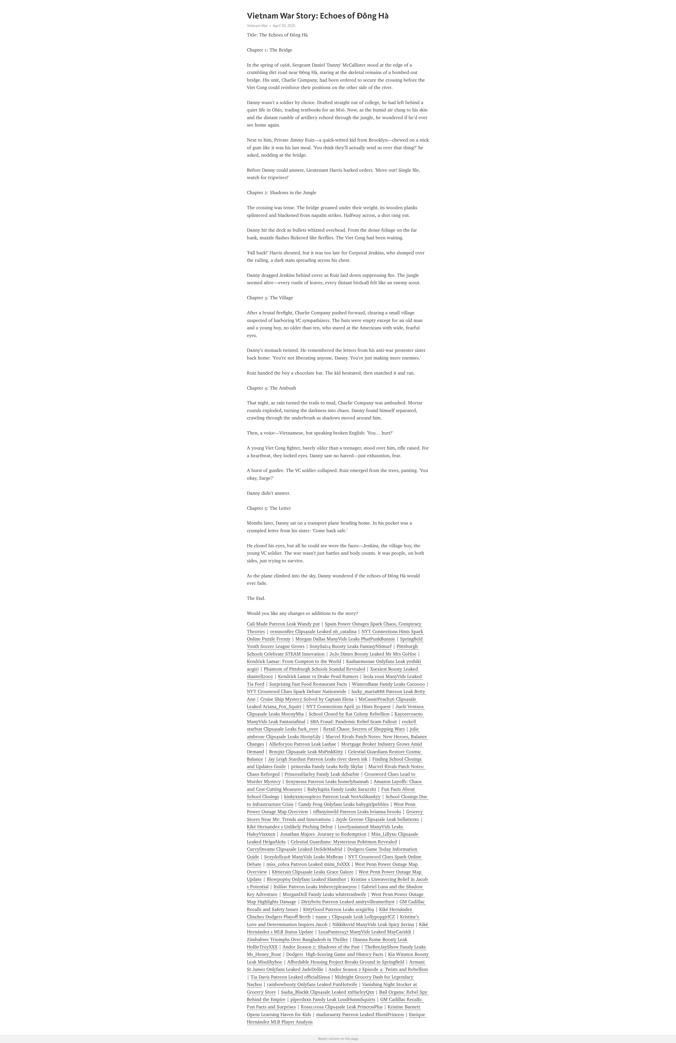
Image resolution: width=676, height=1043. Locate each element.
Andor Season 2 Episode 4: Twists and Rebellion (378, 969)
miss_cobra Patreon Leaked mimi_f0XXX (308, 864)
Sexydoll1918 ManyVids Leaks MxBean (303, 857)
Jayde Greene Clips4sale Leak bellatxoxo (377, 819)
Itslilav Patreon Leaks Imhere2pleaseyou (315, 887)
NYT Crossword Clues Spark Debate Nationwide (296, 691)
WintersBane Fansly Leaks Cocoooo (388, 684)
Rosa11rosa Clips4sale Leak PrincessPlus (342, 1007)
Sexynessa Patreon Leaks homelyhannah (327, 781)
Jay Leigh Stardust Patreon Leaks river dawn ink (317, 759)
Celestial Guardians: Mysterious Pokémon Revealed (344, 842)
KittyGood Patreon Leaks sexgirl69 (338, 909)
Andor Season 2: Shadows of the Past (321, 947)
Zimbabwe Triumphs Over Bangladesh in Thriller (297, 939)
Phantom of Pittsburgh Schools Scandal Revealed (314, 669)
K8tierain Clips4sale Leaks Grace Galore (313, 872)
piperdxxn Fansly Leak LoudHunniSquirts (332, 999)
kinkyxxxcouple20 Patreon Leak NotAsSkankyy (332, 796)
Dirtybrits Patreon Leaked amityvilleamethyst (348, 902)
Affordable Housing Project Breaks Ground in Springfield (345, 962)
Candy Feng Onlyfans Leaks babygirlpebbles (343, 804)
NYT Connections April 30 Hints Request (348, 706)
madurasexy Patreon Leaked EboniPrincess (360, 1014)
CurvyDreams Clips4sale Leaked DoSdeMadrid (294, 849)
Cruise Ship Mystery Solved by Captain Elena (307, 699)
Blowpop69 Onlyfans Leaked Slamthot (306, 879)
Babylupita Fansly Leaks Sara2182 (341, 789)
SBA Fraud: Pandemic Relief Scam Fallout (353, 721)
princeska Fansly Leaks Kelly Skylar (327, 766)
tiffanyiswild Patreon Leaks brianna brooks (357, 812)
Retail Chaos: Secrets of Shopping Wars (364, 729)
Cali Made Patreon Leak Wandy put (283, 624)
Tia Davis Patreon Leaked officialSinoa (290, 977)
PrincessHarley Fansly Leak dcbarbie (322, 774)
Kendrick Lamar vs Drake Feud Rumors (318, 676)
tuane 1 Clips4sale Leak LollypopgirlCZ (355, 917)
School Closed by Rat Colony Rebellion (349, 714)
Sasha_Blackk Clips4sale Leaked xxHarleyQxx (327, 992)
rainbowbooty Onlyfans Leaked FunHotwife (312, 984)
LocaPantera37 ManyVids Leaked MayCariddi (364, 932)
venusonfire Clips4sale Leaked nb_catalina (313, 631)
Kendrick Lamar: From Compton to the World (294, 661)
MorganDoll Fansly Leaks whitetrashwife (324, 894)
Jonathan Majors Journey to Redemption (323, 834)
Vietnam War (257, 25)
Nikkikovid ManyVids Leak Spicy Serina (373, 924)
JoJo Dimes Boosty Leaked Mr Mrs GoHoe (373, 654)
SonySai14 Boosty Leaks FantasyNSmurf (350, 646)
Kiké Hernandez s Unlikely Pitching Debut (290, 827)
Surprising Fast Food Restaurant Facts (308, 684)
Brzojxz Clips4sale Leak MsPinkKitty (306, 752)
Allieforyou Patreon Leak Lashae (302, 744)
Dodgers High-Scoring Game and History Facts (334, 954)
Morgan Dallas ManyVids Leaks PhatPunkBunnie (345, 639)
